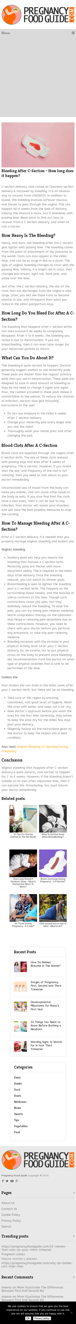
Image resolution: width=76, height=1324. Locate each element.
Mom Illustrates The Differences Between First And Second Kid (32, 1289)
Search (6, 1226)
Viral (17, 1132)
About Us (8, 1203)
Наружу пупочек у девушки (19, 1258)
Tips (16, 1120)
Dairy (17, 1077)
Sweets (18, 1114)
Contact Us (9, 1209)
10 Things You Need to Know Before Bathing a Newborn (46, 1025)
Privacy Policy (11, 1220)
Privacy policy (42, 1318)
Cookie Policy (10, 1215)
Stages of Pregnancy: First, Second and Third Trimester (46, 986)
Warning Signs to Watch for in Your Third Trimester (46, 1045)
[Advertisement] (38, 77)
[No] (71, 1313)
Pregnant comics (13, 1254)
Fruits (17, 1096)
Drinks (18, 1083)
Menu (5, 33)
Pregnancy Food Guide (14, 1175)
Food (17, 1090)
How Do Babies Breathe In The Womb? (46, 964)
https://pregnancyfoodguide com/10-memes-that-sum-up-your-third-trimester (34, 1248)
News (17, 1108)
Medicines (20, 1102)
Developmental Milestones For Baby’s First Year (45, 1005)
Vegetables (21, 1126)
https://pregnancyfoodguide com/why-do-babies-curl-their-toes (37, 1264)
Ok (28, 1318)
